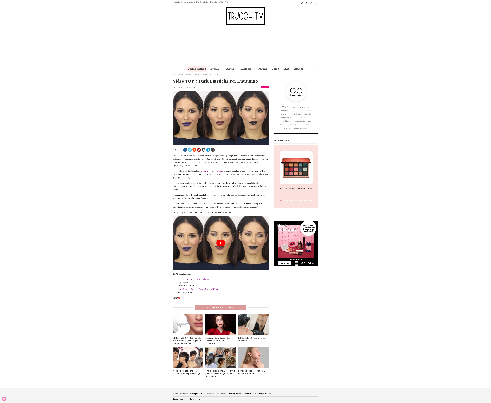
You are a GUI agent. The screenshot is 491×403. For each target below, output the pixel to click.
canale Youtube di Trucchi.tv (212, 170)
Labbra (265, 87)
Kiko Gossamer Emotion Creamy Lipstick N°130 (198, 289)
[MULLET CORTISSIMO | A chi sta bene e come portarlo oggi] (188, 357)
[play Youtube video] (221, 243)
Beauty (214, 68)
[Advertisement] (245, 45)
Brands (298, 68)
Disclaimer (221, 394)
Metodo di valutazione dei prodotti (190, 2)
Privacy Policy (234, 394)
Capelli (230, 68)
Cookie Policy (250, 394)
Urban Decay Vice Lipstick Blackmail (193, 279)
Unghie (262, 68)
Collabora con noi (219, 2)
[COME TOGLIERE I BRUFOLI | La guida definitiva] (253, 357)
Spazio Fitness (197, 68)
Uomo (275, 68)
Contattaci (209, 394)
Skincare (246, 68)
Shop (286, 68)
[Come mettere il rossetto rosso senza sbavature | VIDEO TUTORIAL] (220, 324)
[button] (281, 200)
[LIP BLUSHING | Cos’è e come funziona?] (253, 324)
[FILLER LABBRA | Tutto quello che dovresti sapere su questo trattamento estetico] (188, 324)
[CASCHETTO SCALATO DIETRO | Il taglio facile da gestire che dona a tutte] (220, 357)
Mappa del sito (264, 394)
